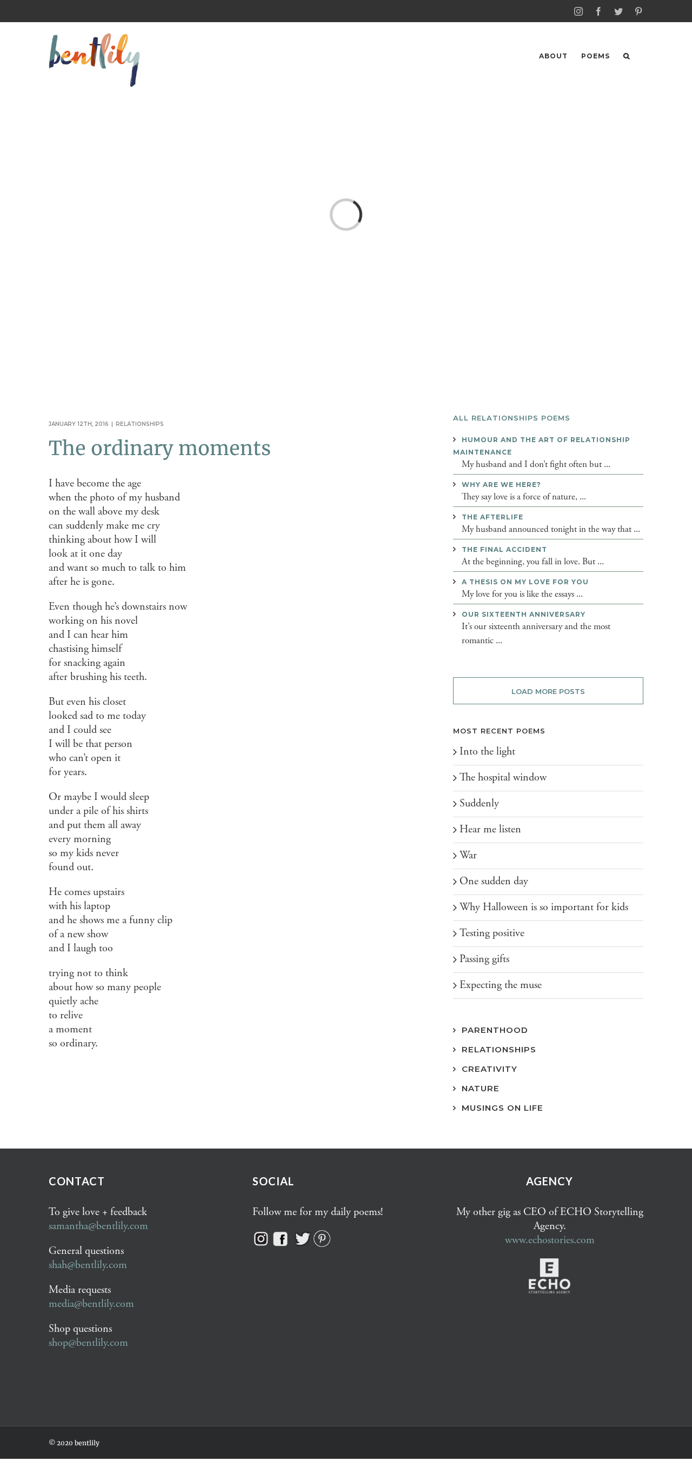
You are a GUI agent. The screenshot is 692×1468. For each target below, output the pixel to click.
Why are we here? (501, 485)
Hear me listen (490, 829)
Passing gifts (484, 959)
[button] (626, 56)
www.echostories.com (550, 1240)
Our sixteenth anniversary (523, 614)
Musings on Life (502, 1108)
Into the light (487, 751)
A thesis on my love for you (525, 582)
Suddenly (479, 803)
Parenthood (495, 1030)
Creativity (489, 1069)
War (468, 855)
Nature (481, 1088)
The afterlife (492, 517)
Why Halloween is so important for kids (544, 907)
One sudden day (494, 881)
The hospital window (503, 777)
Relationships (140, 424)
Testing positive (492, 933)
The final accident (504, 549)
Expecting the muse (501, 985)
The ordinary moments (160, 448)
